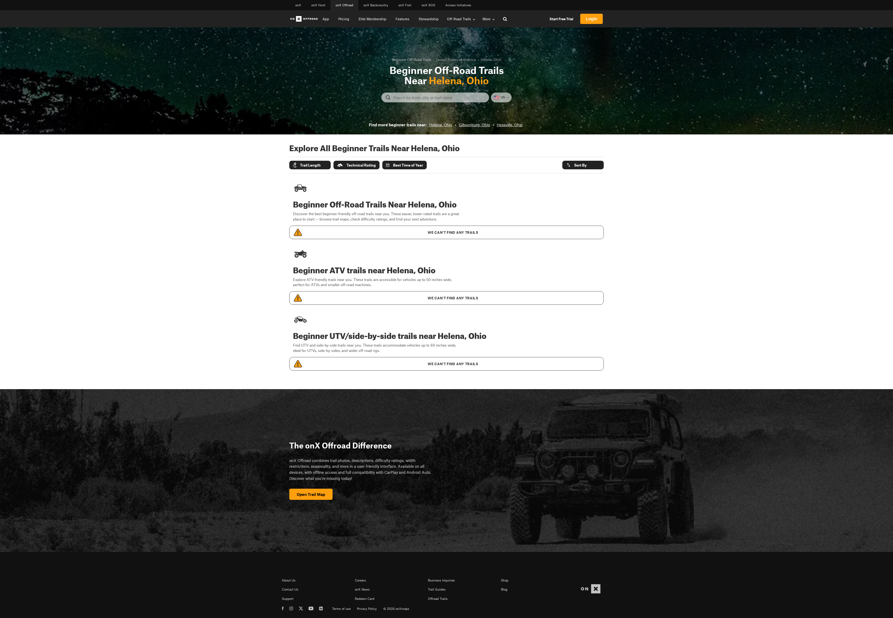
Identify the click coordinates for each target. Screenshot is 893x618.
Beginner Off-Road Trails (411, 59)
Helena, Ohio (440, 124)
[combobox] (439, 97)
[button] (310, 165)
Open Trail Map (311, 494)
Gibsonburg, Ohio (474, 124)
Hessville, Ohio (510, 124)
